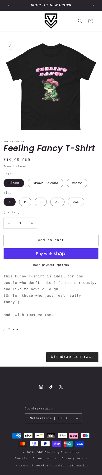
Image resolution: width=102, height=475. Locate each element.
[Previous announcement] (9, 5)
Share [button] (13, 329)
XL (57, 202)
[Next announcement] (93, 5)
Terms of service (33, 465)
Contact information (71, 465)
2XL (76, 202)
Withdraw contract (72, 357)
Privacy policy (75, 458)
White (77, 183)
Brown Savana (45, 183)
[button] (9, 21)
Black (14, 183)
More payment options (51, 265)
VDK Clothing (48, 452)
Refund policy (44, 458)
